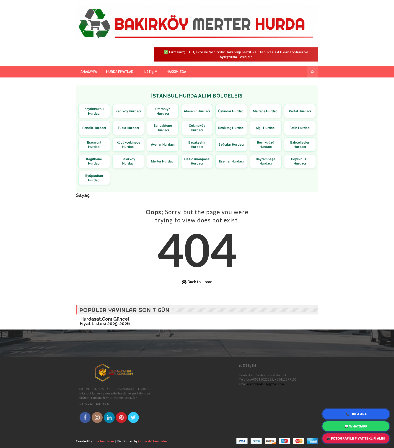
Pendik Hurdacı (94, 128)
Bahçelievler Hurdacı (299, 144)
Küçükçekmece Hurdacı (128, 144)
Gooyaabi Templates (153, 441)
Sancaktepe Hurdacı (163, 128)
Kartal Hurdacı (300, 111)
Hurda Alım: (247, 375)
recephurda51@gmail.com (265, 384)
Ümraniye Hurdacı (162, 111)
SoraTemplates (103, 441)
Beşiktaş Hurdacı (231, 128)
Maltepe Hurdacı (265, 111)
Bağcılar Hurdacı (231, 144)
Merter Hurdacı (162, 161)
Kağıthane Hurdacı (94, 161)
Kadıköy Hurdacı (128, 111)
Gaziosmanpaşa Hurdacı (197, 161)
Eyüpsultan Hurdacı (94, 178)
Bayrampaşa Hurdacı (265, 161)
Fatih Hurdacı (300, 128)
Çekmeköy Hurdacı (197, 128)
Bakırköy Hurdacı (128, 161)
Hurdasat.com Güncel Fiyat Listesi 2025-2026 (105, 321)
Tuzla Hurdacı (128, 128)
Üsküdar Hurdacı (231, 111)
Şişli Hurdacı (265, 128)
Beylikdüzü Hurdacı (265, 144)
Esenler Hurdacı (231, 161)
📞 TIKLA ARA (356, 414)
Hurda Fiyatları (120, 72)
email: (243, 384)
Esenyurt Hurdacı (94, 144)
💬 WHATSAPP (356, 426)
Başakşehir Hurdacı (197, 144)
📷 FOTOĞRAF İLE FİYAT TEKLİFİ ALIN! (356, 438)
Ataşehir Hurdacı (197, 111)
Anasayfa (88, 72)
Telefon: (245, 379)
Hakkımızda (176, 72)
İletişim (150, 72)
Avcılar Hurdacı (163, 144)
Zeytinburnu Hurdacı (94, 111)
